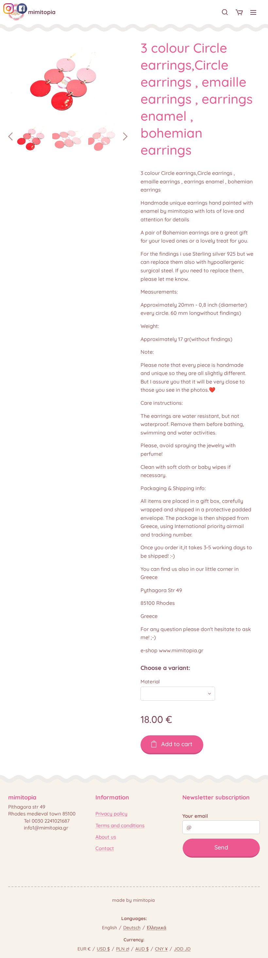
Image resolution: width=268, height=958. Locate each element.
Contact (104, 848)
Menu (253, 12)
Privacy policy (111, 814)
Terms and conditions (119, 825)
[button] (225, 12)
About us (105, 837)
